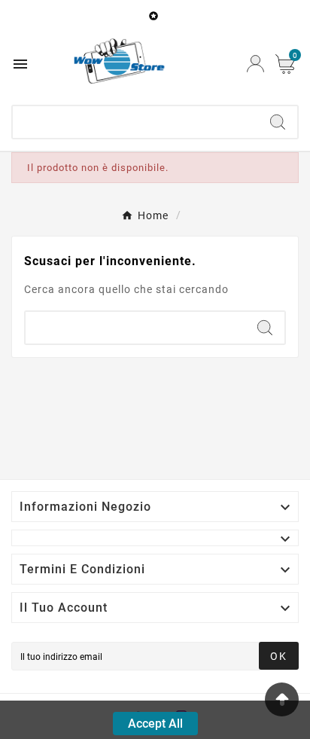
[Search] (277, 122)
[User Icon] (255, 63)
